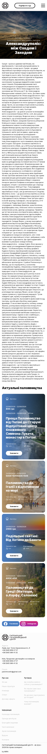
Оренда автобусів (9, 719)
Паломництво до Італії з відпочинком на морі (19, 462)
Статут (4, 695)
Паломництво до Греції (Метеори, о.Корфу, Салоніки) (23, 564)
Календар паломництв (10, 714)
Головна (18, 38)
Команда (5, 691)
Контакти (5, 740)
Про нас (5, 678)
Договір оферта (8, 699)
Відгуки (5, 735)
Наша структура (8, 686)
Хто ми (4, 682)
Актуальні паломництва (22, 388)
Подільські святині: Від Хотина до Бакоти (18, 515)
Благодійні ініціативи (10, 723)
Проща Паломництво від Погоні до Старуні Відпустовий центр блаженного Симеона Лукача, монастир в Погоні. (21, 397)
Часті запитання (8, 727)
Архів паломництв (9, 731)
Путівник (26, 38)
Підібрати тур (25, 5)
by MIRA (5, 752)
